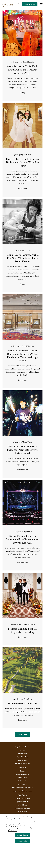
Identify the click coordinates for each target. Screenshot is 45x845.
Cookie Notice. (12, 831)
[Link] (8, 4)
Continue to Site (22, 841)
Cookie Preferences (22, 835)
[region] (22, 829)
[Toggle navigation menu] (41, 4)
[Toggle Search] (19, 4)
